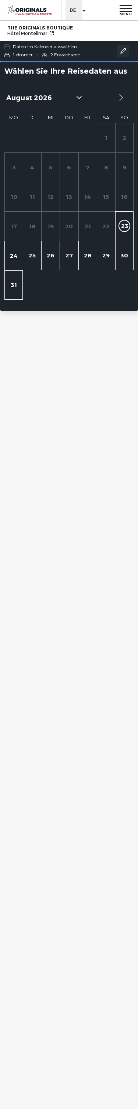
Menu (126, 13)
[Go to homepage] (29, 10)
